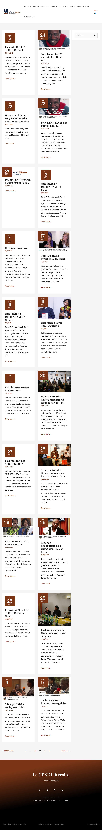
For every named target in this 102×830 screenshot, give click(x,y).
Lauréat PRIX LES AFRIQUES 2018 (15, 48)
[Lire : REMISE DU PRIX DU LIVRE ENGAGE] (18, 527)
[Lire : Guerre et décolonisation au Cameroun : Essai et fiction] (54, 528)
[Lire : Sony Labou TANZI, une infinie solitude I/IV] (54, 108)
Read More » (10, 78)
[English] (95, 10)
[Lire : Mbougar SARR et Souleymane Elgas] (18, 688)
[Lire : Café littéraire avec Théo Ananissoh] (54, 307)
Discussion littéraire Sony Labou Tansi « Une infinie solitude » (17, 118)
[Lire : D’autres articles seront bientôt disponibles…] (14, 171)
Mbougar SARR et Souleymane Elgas (15, 706)
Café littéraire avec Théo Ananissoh (51, 324)
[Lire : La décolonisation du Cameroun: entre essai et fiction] (54, 609)
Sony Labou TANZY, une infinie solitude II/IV (52, 57)
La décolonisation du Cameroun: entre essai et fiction (53, 633)
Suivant (66, 751)
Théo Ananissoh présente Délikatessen (53, 257)
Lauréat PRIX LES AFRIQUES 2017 (15, 462)
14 (44, 751)
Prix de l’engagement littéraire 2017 (17, 389)
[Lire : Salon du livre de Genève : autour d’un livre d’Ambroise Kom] (54, 455)
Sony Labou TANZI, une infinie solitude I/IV (54, 124)
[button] (30, 6)
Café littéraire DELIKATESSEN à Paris (51, 186)
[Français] (97, 10)
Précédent (7, 751)
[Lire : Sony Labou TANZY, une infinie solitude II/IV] (54, 40)
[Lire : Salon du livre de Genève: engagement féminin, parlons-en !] (54, 381)
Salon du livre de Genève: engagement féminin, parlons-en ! (53, 399)
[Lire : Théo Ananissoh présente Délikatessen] (54, 241)
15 (49, 751)
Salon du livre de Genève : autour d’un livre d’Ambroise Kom (53, 473)
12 (35, 751)
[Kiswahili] (95, 13)
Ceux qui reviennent (16, 247)
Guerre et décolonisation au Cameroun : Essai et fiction (52, 547)
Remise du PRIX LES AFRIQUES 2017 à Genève (16, 613)
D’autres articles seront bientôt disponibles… (18, 181)
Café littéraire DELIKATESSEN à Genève (15, 316)
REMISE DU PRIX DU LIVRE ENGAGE (17, 543)
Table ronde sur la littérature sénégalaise (53, 702)
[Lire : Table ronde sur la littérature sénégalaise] (54, 687)
